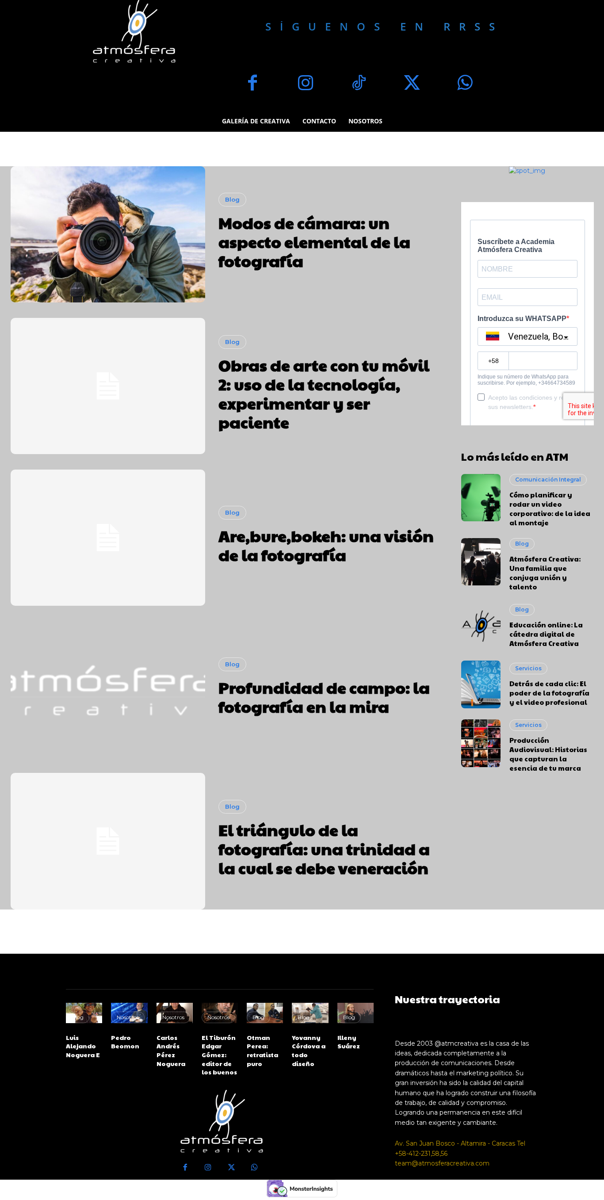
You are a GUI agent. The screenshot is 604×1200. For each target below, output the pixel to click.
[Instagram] (305, 84)
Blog (232, 199)
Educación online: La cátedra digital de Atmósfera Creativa (546, 634)
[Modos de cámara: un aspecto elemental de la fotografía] (108, 234)
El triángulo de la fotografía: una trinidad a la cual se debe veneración (324, 848)
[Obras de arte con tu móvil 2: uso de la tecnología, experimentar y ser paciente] (108, 386)
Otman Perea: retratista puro (262, 1050)
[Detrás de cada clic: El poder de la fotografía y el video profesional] (481, 684)
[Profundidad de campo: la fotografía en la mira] (108, 689)
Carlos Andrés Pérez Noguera (171, 1050)
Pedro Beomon (125, 1042)
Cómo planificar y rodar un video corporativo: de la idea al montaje (549, 508)
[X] (412, 84)
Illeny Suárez (348, 1042)
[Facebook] (252, 84)
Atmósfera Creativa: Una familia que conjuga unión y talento (545, 572)
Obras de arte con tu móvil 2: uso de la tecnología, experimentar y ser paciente (323, 393)
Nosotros (128, 1017)
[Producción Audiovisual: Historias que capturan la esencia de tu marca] (481, 743)
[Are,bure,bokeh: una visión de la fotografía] (108, 538)
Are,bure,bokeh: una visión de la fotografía (326, 545)
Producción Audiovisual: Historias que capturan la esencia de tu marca (548, 753)
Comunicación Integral (548, 479)
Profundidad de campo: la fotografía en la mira (324, 696)
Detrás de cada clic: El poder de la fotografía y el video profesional (549, 693)
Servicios (528, 668)
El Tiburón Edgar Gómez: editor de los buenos (219, 1054)
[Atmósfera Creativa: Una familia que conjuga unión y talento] (481, 562)
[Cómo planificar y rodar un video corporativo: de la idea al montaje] (481, 498)
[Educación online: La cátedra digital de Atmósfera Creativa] (481, 626)
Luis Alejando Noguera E (83, 1046)
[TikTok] (358, 84)
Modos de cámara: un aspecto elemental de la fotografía (314, 241)
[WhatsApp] (465, 84)
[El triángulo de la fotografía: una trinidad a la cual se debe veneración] (108, 841)
